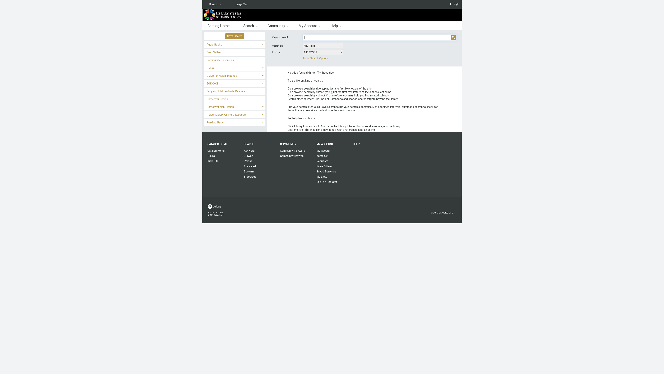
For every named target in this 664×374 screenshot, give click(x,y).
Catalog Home (216, 150)
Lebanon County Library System (276, 15)
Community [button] (277, 26)
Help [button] (335, 26)
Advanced (250, 166)
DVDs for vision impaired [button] (222, 75)
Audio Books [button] (214, 44)
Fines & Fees (324, 166)
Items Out (322, 156)
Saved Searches (326, 171)
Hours (211, 156)
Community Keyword (292, 150)
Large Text (242, 4)
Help (356, 144)
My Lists (321, 176)
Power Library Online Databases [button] (226, 114)
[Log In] (450, 4)
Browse (248, 156)
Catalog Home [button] (219, 26)
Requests (322, 161)
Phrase (248, 161)
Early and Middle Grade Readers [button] (226, 91)
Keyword (249, 150)
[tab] (234, 44)
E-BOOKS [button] (212, 83)
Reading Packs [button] (216, 122)
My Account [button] (308, 26)
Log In (456, 4)
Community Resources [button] (220, 60)
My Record (323, 150)
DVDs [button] (210, 68)
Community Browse (292, 156)
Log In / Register (326, 182)
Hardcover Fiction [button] (217, 99)
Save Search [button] (234, 36)
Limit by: (276, 52)
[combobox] (323, 45)
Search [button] (249, 26)
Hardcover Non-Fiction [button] (220, 107)
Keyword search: (280, 37)
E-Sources (250, 176)
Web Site (213, 161)
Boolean (249, 171)
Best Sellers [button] (214, 52)
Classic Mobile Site (442, 212)
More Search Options (316, 58)
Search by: (277, 45)
